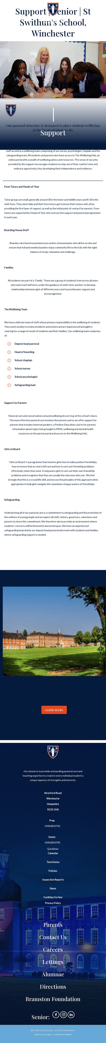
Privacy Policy (53, 902)
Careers (53, 949)
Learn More (54, 709)
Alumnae (53, 974)
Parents (53, 924)
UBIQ (49, 1035)
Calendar (53, 853)
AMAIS (68, 1035)
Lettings (53, 961)
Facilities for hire (53, 897)
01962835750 (52, 825)
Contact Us (53, 937)
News (53, 888)
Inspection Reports (53, 879)
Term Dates (53, 862)
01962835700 (52, 842)
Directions (53, 986)
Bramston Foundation (53, 998)
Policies (53, 870)
